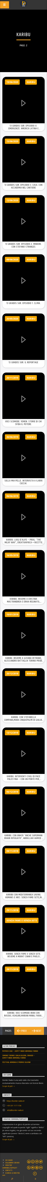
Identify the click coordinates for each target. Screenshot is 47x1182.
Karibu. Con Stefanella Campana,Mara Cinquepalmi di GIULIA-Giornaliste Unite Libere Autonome (23, 720)
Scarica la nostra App (11, 1174)
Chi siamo (9, 1160)
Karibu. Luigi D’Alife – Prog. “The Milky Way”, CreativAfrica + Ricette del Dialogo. (23, 542)
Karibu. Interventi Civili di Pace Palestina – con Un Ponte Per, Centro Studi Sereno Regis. (23, 779)
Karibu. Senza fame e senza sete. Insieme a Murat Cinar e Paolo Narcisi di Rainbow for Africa (23, 956)
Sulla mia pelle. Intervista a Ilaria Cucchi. (23, 482)
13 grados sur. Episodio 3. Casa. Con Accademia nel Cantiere (23, 186)
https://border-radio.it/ (16, 1101)
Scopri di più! (7, 1086)
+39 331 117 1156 (14, 1105)
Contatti (8, 1170)
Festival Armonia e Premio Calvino (16, 1062)
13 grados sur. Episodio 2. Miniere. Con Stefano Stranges (23, 245)
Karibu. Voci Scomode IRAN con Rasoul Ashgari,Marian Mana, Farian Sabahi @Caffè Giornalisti (23, 1015)
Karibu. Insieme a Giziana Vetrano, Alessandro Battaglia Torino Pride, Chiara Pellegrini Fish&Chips (23, 661)
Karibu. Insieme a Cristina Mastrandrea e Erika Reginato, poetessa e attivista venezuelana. (23, 601)
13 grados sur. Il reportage (23, 362)
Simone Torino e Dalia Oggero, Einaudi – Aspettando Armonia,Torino (18, 1056)
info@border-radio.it (15, 1110)
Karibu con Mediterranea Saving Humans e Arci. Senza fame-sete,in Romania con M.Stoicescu (23, 897)
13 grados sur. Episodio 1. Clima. (23, 303)
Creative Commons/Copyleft (9, 1166)
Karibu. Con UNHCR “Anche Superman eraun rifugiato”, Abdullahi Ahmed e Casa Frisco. (23, 838)
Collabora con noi (12, 1162)
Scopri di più (7, 1139)
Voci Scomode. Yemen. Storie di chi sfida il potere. (23, 423)
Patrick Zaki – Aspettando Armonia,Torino (20, 1051)
